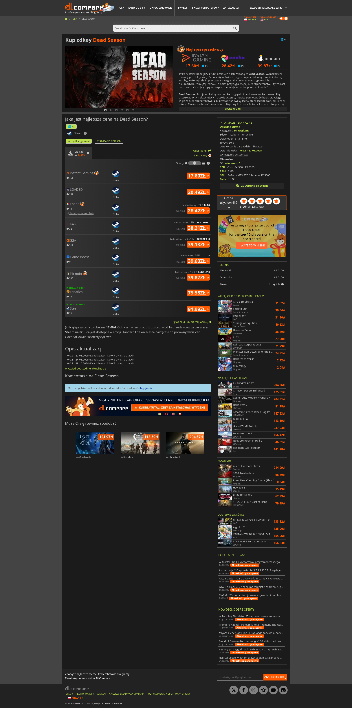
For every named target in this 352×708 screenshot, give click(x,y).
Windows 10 (232, 163)
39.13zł (197, 244)
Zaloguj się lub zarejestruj (266, 7)
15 (70, 296)
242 (71, 194)
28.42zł (197, 210)
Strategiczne (241, 130)
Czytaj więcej (233, 109)
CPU (222, 167)
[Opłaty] (194, 163)
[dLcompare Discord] (282, 690)
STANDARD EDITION (109, 141)
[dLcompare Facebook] (242, 690)
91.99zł (197, 309)
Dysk (223, 179)
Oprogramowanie (161, 7)
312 (71, 245)
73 (70, 208)
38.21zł (197, 228)
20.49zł (197, 192)
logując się (146, 388)
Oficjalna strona (230, 126)
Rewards (182, 7)
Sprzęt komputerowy (205, 7)
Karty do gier (136, 7)
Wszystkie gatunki (79, 141)
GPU (222, 175)
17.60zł (197, 176)
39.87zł (197, 277)
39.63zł (197, 261)
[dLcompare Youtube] (272, 690)
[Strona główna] (66, 18)
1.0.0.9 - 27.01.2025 (250, 150)
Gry (121, 7)
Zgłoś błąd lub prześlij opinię (191, 322)
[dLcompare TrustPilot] (262, 690)
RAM (223, 171)
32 (70, 228)
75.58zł (197, 293)
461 (71, 177)
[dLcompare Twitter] (232, 690)
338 (71, 278)
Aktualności (231, 7)
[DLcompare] (77, 688)
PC (73, 126)
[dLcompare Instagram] (252, 690)
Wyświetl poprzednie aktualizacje (85, 368)
